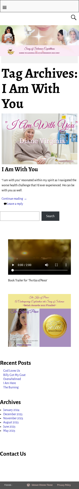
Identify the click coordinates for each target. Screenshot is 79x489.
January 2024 (11, 410)
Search (50, 216)
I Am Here (9, 383)
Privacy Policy (64, 485)
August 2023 (11, 422)
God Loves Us (11, 370)
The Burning (11, 387)
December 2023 (12, 414)
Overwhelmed (12, 379)
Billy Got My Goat (14, 375)
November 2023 (13, 418)
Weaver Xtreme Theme (42, 485)
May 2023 (9, 430)
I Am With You (20, 169)
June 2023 (9, 426)
